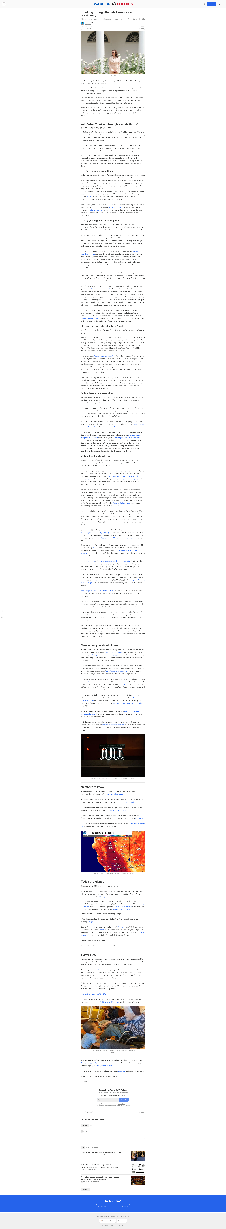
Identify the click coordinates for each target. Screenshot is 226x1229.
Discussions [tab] (94, 1147)
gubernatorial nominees (115, 652)
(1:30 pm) (101, 897)
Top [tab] (83, 1147)
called (89, 196)
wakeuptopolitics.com (104, 1065)
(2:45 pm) (90, 921)
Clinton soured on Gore (128, 538)
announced (139, 818)
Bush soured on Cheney (109, 538)
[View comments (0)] (87, 28)
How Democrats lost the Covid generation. (94, 1155)
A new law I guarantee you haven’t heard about (100, 1177)
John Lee (120, 927)
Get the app (121, 1221)
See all (84, 1189)
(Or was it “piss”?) (116, 207)
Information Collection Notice (112, 1105)
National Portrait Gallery (121, 909)
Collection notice (125, 1216)
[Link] (78, 125)
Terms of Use (121, 1104)
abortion (112, 476)
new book (91, 561)
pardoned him (124, 684)
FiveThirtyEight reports (114, 794)
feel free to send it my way (109, 1002)
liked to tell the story (96, 210)
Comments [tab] (85, 1125)
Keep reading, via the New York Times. (94, 994)
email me (121, 1071)
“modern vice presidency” (103, 356)
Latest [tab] (87, 1147)
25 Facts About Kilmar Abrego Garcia (96, 1165)
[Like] (82, 28)
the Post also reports (93, 682)
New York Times (100, 970)
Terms (118, 1216)
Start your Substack (108, 1221)
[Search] (200, 4)
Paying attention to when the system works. (94, 1179)
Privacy (113, 1216)
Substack (104, 1225)
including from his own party (100, 289)
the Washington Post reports (116, 671)
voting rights (121, 476)
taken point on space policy (128, 479)
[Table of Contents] (2, 614)
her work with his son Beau (102, 580)
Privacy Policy (126, 1105)
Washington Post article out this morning (115, 561)
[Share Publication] (204, 4)
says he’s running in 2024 (90, 318)
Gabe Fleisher (89, 22)
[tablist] (88, 1125)
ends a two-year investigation (113, 725)
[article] (113, 1156)
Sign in (220, 4)
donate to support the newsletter (93, 1063)
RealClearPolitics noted (122, 503)
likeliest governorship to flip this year (103, 655)
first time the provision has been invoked (128, 703)
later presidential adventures (112, 427)
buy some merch (114, 1063)
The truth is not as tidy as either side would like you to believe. (100, 1167)
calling (94, 548)
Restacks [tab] (92, 1125)
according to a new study (125, 802)
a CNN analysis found (118, 810)
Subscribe (211, 4)
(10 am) (101, 929)
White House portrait (124, 906)
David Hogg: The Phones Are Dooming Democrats (101, 1152)
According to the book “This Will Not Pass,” (97, 590)
